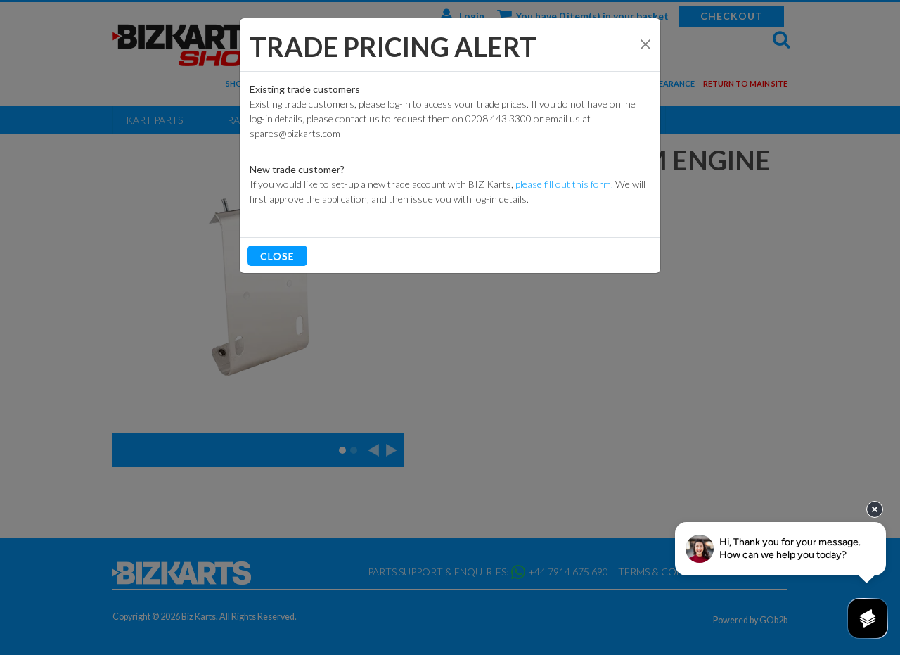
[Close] (645, 44)
